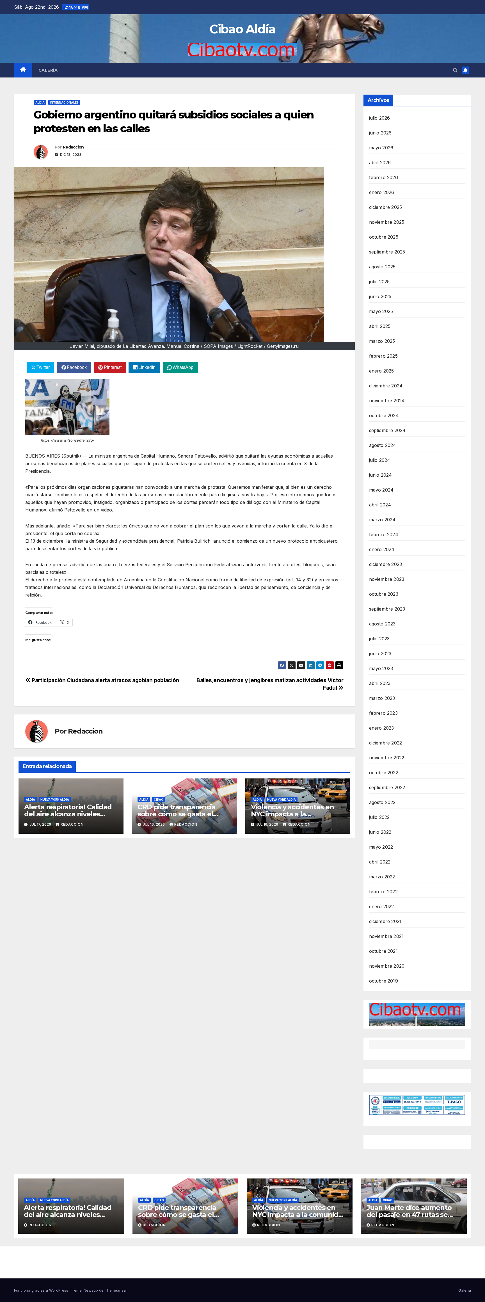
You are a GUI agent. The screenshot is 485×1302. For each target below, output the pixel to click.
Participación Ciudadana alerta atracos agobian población (105, 680)
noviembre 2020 (387, 966)
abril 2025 (380, 326)
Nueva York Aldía (54, 799)
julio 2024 (379, 460)
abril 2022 (380, 862)
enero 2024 (382, 549)
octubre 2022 (383, 772)
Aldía (40, 102)
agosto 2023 (382, 624)
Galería (48, 70)
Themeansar (116, 1290)
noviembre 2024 (387, 400)
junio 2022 (380, 832)
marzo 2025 (382, 341)
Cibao (158, 799)
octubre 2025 (383, 237)
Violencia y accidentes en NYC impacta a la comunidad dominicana (292, 814)
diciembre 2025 (385, 207)
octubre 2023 (383, 594)
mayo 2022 (381, 847)
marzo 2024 (382, 519)
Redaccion (73, 147)
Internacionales (64, 102)
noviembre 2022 (386, 757)
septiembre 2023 (387, 609)
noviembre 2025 (386, 222)
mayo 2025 (381, 311)
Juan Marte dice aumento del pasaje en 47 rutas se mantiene (409, 1214)
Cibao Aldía (242, 29)
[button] (455, 70)
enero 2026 (381, 192)
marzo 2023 (382, 698)
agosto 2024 (382, 445)
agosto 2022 (382, 802)
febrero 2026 (383, 177)
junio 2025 (380, 296)
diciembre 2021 (385, 921)
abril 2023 (380, 683)
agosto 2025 (382, 266)
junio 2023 (380, 653)
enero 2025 (381, 371)
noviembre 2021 (386, 936)
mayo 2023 (381, 668)
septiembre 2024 (387, 430)
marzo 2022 (382, 877)
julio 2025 (379, 281)
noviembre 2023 (386, 579)
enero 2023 (381, 728)
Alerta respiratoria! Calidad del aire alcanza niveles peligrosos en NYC (67, 814)
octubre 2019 (383, 981)
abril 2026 (380, 162)
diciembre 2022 (385, 743)
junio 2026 (380, 133)
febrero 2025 (383, 356)
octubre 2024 (384, 415)
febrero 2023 (383, 713)
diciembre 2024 (386, 386)
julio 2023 (379, 638)
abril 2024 (380, 505)
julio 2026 (379, 118)
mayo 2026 (381, 147)
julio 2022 (379, 817)
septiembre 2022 (387, 787)
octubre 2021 (383, 951)
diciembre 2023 (385, 564)
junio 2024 (380, 475)
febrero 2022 (383, 891)
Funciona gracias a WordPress (41, 1290)
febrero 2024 (383, 534)
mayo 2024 (381, 490)
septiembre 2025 (387, 252)
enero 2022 (381, 906)
